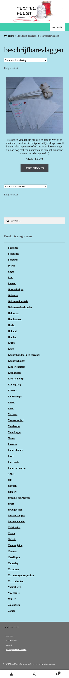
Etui (10, 277)
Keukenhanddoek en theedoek (24, 355)
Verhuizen (13, 569)
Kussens (12, 390)
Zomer (11, 611)
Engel (11, 271)
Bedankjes (13, 253)
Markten (12, 414)
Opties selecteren (35, 167)
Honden (12, 337)
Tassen (11, 533)
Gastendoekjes (15, 289)
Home (11, 35)
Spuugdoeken (15, 509)
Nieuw (11, 438)
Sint (10, 480)
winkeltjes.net (49, 664)
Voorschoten (14, 587)
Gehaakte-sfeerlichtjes (20, 307)
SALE (11, 474)
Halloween (13, 313)
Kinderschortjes (16, 367)
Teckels (12, 539)
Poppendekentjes (17, 468)
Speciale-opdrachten (19, 497)
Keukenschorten (16, 361)
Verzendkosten (16, 581)
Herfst (11, 325)
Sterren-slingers (16, 515)
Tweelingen (14, 557)
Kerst (11, 349)
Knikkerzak (14, 373)
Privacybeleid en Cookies (16, 650)
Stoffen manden (16, 521)
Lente (11, 408)
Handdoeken (15, 319)
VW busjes (13, 593)
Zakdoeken (14, 605)
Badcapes (13, 247)
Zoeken (34, 674)
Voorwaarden (11, 640)
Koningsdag (14, 384)
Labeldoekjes (15, 396)
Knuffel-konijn (16, 378)
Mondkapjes (14, 432)
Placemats (13, 462)
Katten (11, 343)
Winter (12, 599)
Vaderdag (13, 563)
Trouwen (12, 551)
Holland (12, 331)
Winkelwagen (52, 672)
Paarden (12, 444)
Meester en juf (15, 420)
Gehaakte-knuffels (18, 301)
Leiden (11, 402)
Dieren (11, 265)
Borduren (13, 259)
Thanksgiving (15, 545)
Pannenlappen (15, 450)
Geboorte (13, 295)
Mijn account (11, 674)
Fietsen (12, 283)
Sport (11, 503)
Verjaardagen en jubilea (21, 575)
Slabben (12, 485)
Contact (9, 645)
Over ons (9, 636)
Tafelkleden (14, 527)
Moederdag (14, 426)
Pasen (11, 456)
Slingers (12, 491)
